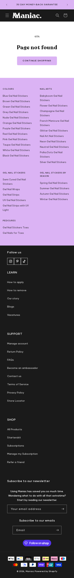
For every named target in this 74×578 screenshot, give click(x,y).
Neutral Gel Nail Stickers (54, 146)
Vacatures (13, 314)
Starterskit (14, 437)
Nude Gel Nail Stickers (16, 117)
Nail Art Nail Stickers (52, 136)
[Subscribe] (63, 509)
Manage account (17, 343)
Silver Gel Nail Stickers (53, 162)
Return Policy (15, 351)
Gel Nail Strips (11, 194)
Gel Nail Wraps (11, 189)
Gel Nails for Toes (13, 232)
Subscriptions (15, 445)
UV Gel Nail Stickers (14, 200)
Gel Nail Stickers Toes (16, 227)
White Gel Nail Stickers (16, 150)
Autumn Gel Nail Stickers (54, 193)
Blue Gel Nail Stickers (15, 95)
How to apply (15, 282)
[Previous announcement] (7, 5)
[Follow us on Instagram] (10, 261)
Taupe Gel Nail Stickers (17, 144)
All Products (14, 429)
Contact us (14, 376)
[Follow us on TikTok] (24, 261)
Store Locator (16, 400)
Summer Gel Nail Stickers (54, 188)
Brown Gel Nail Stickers (16, 101)
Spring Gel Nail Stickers (54, 182)
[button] (7, 15)
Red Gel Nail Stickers (15, 133)
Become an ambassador (22, 367)
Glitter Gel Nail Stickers (54, 130)
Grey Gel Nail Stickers (15, 112)
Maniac (30, 571)
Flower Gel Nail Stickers (54, 105)
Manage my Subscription (22, 453)
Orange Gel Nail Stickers (17, 123)
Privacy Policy (15, 392)
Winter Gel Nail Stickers (54, 199)
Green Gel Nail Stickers (16, 106)
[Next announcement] (67, 5)
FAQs (10, 359)
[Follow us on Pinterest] (17, 261)
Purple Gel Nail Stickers (16, 128)
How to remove (16, 290)
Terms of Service (18, 384)
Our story (13, 298)
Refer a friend (15, 462)
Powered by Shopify (46, 571)
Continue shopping (37, 60)
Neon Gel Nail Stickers (53, 141)
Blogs (10, 306)
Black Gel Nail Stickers (16, 155)
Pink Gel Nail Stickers (15, 139)
